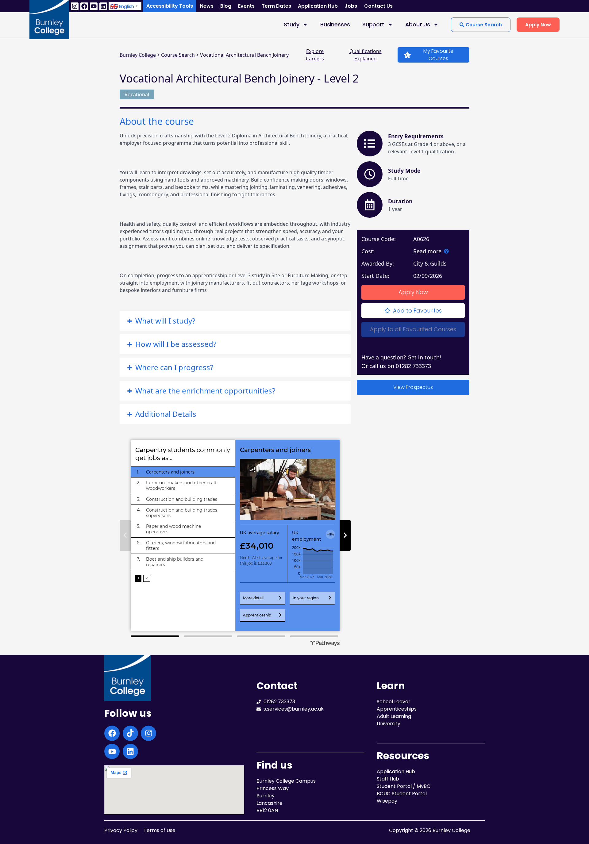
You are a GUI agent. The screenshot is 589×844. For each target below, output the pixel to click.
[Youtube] (94, 6)
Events (246, 6)
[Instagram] (75, 6)
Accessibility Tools (169, 6)
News (207, 6)
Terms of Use (159, 830)
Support (373, 24)
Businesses (335, 24)
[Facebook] (84, 6)
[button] (125, 6)
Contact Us (378, 6)
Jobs (351, 6)
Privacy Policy (120, 830)
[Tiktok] (130, 733)
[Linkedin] (103, 6)
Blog (225, 6)
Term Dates (276, 6)
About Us (417, 24)
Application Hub (318, 6)
